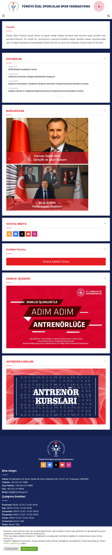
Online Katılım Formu (56, 261)
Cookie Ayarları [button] (11, 549)
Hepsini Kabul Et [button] (29, 549)
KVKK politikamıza (11, 543)
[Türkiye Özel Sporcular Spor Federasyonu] (56, 6)
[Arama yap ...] (108, 16)
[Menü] (3, 16)
